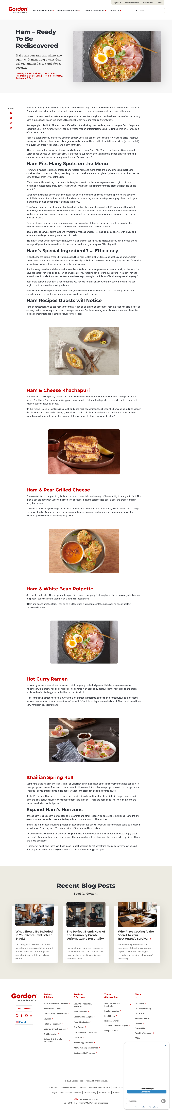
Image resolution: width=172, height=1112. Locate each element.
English (22, 1022)
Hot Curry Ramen (47, 679)
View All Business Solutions (56, 1003)
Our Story (139, 1003)
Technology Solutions (83, 1042)
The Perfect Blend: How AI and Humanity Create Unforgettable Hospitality (86, 935)
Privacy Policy (90, 1092)
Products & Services (67, 10)
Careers (159, 3)
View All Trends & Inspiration (112, 1004)
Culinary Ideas (50, 73)
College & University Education (53, 1040)
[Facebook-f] (21, 1015)
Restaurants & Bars (52, 1008)
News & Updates (142, 1018)
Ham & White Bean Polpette (59, 589)
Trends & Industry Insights (116, 1025)
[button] (11, 113)
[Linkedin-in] (30, 1015)
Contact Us (140, 1028)
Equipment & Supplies (83, 1016)
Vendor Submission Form (99, 1087)
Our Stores (140, 1013)
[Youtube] (26, 1015)
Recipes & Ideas (111, 1030)
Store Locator (148, 3)
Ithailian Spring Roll (49, 777)
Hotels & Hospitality (52, 76)
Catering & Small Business (28, 73)
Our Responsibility (143, 1008)
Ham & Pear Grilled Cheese (58, 490)
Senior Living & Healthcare (55, 1013)
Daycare (47, 1018)
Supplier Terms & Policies (70, 1092)
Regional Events (111, 1020)
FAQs (137, 1038)
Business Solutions (42, 10)
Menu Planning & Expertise (86, 1047)
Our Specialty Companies (85, 1032)
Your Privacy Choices (88, 1099)
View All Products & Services (83, 1005)
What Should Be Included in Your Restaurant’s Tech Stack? (34, 935)
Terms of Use (104, 1092)
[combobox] (150, 10)
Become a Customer (132, 3)
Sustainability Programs (84, 1053)
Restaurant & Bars (24, 78)
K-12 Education (50, 1034)
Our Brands (79, 1027)
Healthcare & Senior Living (29, 76)
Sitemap (116, 1092)
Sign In (115, 3)
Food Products (80, 1011)
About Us (114, 10)
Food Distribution (82, 1022)
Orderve (78, 1037)
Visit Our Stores (24, 1009)
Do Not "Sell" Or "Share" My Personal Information (86, 1103)
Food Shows (109, 1016)
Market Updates (111, 1011)
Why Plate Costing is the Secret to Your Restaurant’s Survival (136, 935)
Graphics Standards (143, 1033)
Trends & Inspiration (93, 10)
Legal (54, 1092)
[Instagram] (17, 1015)
